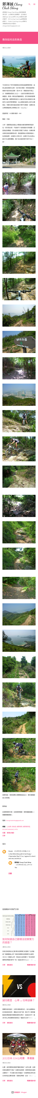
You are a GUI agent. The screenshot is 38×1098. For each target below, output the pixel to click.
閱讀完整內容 (31, 965)
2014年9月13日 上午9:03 (24, 865)
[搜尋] (29, 3)
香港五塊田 (10, 833)
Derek (11, 851)
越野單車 (19, 826)
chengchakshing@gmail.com (15, 820)
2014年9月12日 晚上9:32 (22, 851)
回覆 (10, 873)
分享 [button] (3, 835)
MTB (16, 829)
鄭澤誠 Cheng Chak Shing (12, 6)
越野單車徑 (26, 826)
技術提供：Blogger (20, 1092)
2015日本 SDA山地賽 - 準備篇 (18, 1058)
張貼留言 (10, 965)
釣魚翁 (14, 826)
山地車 (9, 826)
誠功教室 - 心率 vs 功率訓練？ (18, 1000)
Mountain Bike (8, 829)
